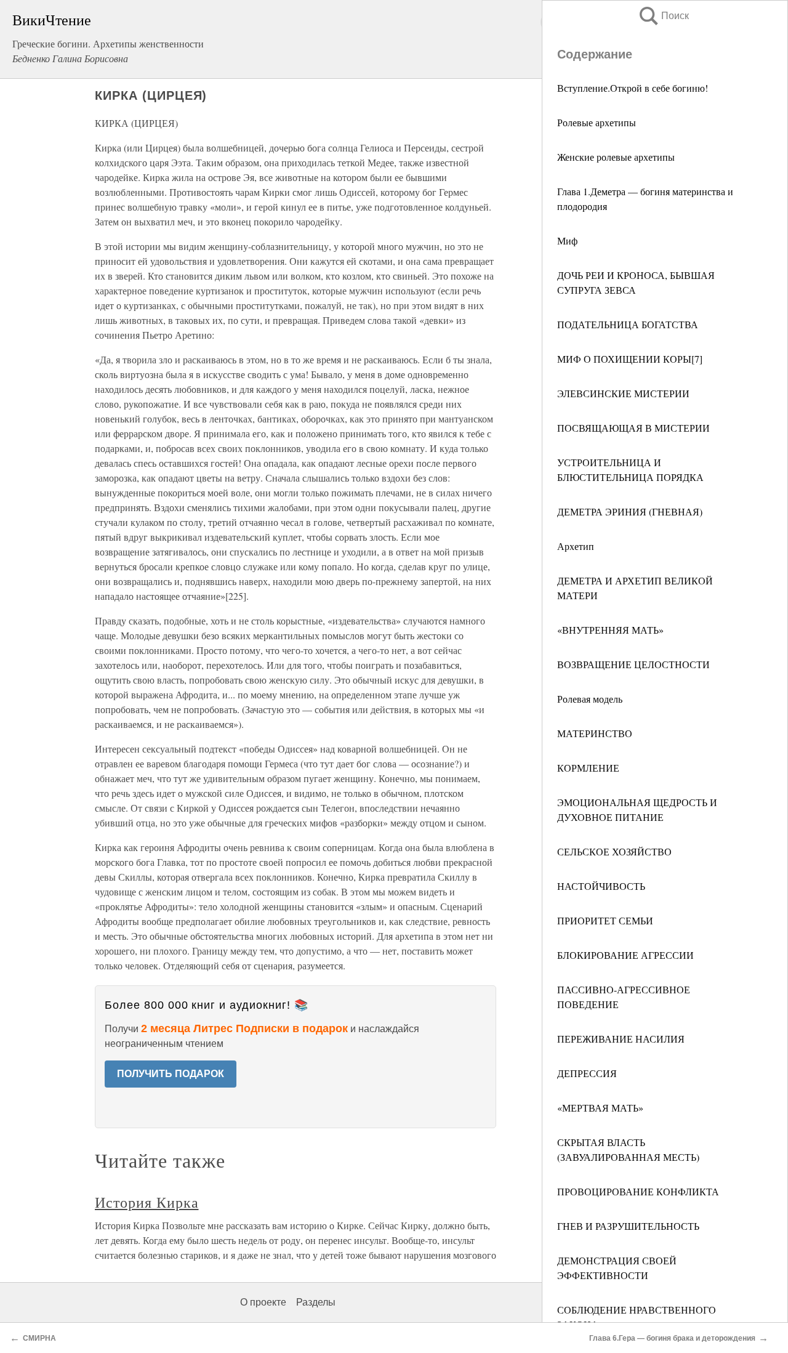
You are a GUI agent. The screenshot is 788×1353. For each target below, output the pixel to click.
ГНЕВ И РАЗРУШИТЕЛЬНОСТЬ (628, 1225)
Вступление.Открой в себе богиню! (632, 87)
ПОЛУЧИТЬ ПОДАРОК (170, 1073)
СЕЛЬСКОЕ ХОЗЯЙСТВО (614, 851)
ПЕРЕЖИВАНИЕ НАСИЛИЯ (621, 1038)
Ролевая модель (589, 698)
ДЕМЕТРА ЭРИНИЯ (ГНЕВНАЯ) (629, 511)
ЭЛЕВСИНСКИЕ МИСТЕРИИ (623, 393)
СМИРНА (39, 1338)
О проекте (263, 1302)
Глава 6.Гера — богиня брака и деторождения (672, 1338)
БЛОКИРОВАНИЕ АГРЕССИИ (625, 954)
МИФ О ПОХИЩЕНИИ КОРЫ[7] (629, 358)
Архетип (575, 545)
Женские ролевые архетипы (616, 156)
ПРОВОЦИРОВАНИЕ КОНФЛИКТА (638, 1191)
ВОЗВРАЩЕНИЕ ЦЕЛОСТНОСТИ (633, 664)
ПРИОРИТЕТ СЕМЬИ (605, 920)
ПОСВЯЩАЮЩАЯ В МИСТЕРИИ (633, 427)
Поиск (663, 15)
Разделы (316, 1302)
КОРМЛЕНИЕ (588, 767)
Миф (567, 240)
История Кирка (146, 1202)
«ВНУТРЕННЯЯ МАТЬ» (610, 629)
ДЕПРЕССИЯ (587, 1073)
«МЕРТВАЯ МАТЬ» (600, 1107)
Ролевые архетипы (596, 122)
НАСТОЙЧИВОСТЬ (601, 885)
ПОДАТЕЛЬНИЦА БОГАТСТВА (627, 324)
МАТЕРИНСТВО (594, 733)
